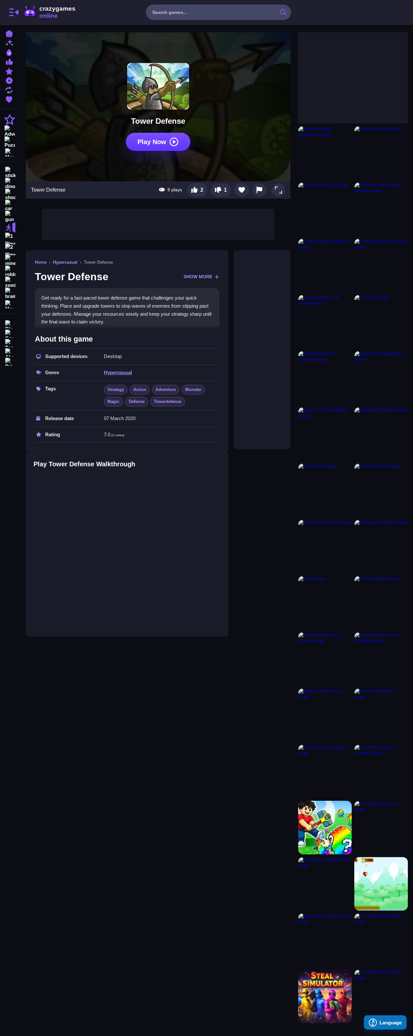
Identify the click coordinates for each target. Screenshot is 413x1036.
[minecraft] (9, 260)
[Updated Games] (9, 89)
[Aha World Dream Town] (381, 996)
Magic (113, 401)
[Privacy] (9, 361)
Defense (137, 401)
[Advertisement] (158, 223)
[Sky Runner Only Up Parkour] (325, 321)
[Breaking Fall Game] (381, 546)
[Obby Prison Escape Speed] (325, 940)
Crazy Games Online (49, 12)
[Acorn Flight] (381, 884)
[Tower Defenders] (381, 153)
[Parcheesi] (381, 321)
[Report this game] (259, 190)
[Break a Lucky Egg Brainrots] (325, 827)
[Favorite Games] (9, 98)
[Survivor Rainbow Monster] (325, 265)
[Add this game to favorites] (241, 190)
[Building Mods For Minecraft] (325, 378)
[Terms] (9, 342)
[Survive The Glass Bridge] (325, 434)
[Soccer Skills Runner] (381, 715)
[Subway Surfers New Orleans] (325, 659)
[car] (9, 205)
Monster (193, 389)
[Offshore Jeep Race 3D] (325, 715)
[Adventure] (9, 130)
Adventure (166, 389)
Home (40, 262)
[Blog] (9, 323)
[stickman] (9, 172)
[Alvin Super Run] (381, 490)
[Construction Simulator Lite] (325, 884)
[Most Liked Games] (9, 61)
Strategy (115, 389)
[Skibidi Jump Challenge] (325, 771)
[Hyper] (325, 602)
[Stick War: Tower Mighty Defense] (381, 209)
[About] (9, 351)
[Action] (9, 119)
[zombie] (9, 282)
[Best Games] (9, 52)
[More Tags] (9, 303)
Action (139, 389)
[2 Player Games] (9, 249)
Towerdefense (167, 401)
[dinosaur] (9, 183)
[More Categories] (9, 151)
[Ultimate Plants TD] (325, 209)
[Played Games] (9, 80)
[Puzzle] (9, 141)
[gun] (9, 216)
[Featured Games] (9, 70)
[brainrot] (9, 293)
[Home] (9, 33)
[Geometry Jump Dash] (381, 827)
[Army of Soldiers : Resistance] (325, 153)
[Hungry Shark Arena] (325, 546)
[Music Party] (325, 490)
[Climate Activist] (381, 602)
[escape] (9, 227)
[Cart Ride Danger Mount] (381, 940)
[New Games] (9, 42)
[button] (278, 190)
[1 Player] (9, 238)
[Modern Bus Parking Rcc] (381, 378)
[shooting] (9, 194)
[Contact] (9, 333)
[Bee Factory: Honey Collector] (381, 771)
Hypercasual (65, 262)
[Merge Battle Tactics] (381, 434)
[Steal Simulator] (325, 996)
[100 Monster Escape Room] (381, 265)
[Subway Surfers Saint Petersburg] (381, 659)
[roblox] (9, 271)
